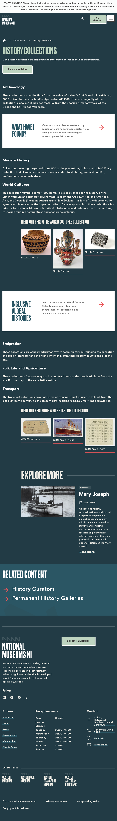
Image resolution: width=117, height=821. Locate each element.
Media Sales (10, 747)
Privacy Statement (56, 801)
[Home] (8, 23)
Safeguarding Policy (88, 801)
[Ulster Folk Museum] (28, 778)
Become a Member (78, 641)
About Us (8, 717)
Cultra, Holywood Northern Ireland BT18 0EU (103, 721)
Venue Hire (9, 741)
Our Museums (98, 19)
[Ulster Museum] (7, 778)
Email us (98, 738)
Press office (100, 744)
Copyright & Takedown (15, 808)
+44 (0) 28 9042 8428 (103, 731)
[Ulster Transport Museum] (50, 780)
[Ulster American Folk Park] (71, 780)
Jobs (5, 723)
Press (6, 729)
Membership (10, 735)
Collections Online (17, 69)
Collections (19, 40)
